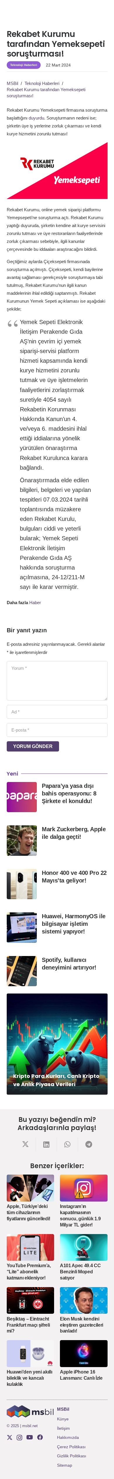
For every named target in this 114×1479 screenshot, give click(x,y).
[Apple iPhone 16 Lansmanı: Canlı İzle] (84, 1353)
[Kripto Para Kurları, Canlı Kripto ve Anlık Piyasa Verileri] (57, 1044)
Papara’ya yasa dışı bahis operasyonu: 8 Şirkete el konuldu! (69, 793)
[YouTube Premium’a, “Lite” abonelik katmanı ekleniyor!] (30, 1247)
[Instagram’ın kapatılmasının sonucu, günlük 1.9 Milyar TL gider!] (84, 1188)
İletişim (63, 1428)
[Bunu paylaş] (25, 1144)
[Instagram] (19, 1437)
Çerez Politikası (71, 1446)
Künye (63, 1419)
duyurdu (36, 117)
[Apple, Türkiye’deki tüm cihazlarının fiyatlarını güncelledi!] (30, 1188)
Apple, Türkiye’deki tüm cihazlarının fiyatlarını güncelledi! (29, 1212)
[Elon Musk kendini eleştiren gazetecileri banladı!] (84, 1300)
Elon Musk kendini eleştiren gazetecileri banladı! (81, 1325)
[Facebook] (40, 1437)
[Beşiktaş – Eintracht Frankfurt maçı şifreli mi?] (30, 1300)
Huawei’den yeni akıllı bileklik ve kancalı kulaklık (29, 1378)
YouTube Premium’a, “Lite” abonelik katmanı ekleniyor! (29, 1271)
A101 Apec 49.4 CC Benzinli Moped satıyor (80, 1271)
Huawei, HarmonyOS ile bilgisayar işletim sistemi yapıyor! (74, 924)
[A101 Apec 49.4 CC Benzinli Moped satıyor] (84, 1247)
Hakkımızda (68, 1437)
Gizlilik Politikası (71, 1456)
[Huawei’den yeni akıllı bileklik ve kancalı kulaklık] (30, 1353)
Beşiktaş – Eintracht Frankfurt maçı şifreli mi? (28, 1325)
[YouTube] (29, 1437)
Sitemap (64, 1465)
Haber (35, 602)
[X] (10, 1437)
